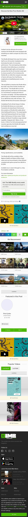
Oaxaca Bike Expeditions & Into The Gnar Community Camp (21, 267)
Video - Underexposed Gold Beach (7, 282)
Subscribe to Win (21, 43)
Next (20, 330)
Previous (8, 330)
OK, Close (14, 514)
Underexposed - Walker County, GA (7, 267)
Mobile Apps (17, 494)
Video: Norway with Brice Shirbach (21, 282)
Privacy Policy (20, 506)
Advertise (16, 491)
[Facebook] (2, 451)
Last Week (15, 368)
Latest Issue (4, 491)
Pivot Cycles (7, 313)
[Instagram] (9, 451)
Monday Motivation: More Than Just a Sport (21, 251)
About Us (3, 494)
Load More (14, 291)
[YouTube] (13, 451)
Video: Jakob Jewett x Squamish (7, 251)
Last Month (6, 368)
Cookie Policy (9, 506)
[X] (6, 451)
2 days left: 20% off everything (14, 6)
